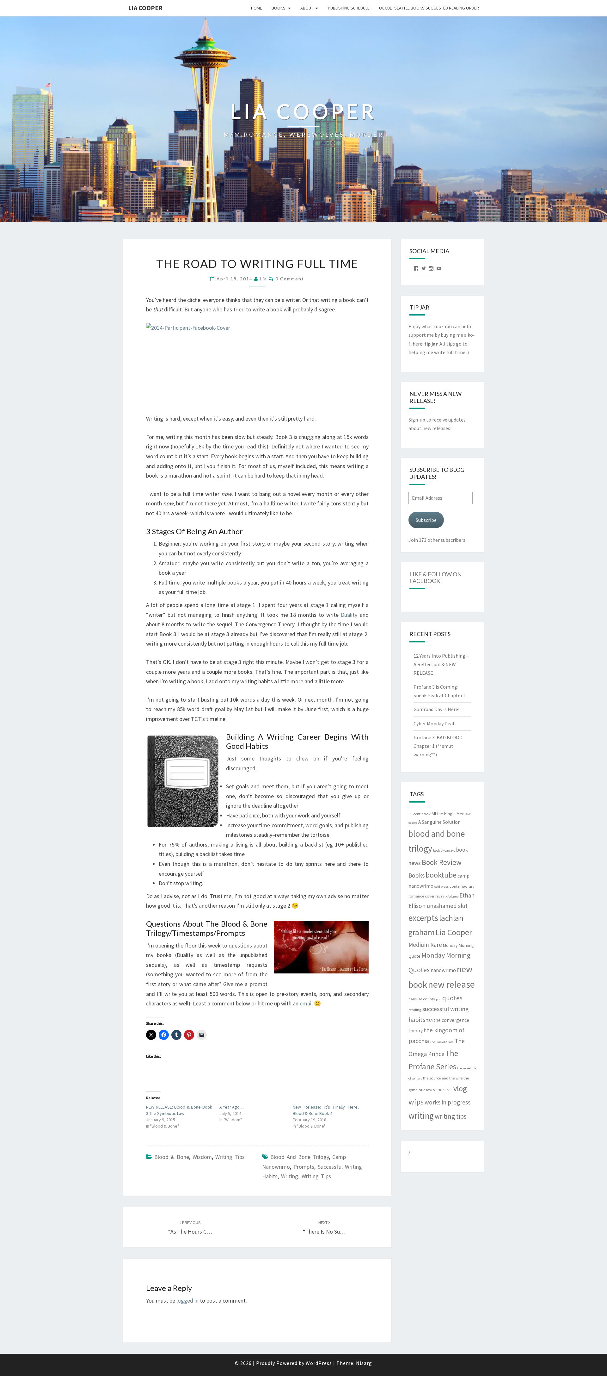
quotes (452, 998)
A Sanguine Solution (439, 822)
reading (414, 1009)
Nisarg (364, 1363)
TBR (429, 1020)
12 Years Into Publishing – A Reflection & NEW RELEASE (441, 664)
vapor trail (442, 1089)
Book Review (442, 862)
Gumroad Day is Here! (436, 709)
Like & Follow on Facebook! (435, 578)
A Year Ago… (231, 1107)
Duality (349, 614)
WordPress (319, 1363)
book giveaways (444, 850)
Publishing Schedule (349, 8)
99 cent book (419, 813)
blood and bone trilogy (299, 1156)
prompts (303, 1166)
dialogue (452, 896)
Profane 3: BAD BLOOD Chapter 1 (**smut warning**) (438, 746)
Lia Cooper (454, 932)
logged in (187, 1300)
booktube (441, 875)
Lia (263, 278)
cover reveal (435, 896)
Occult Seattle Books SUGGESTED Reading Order (429, 8)
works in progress (447, 1102)
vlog (460, 1088)
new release (451, 984)
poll (438, 999)
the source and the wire (443, 1078)
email (306, 1003)
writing (289, 1176)
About (306, 8)
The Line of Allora (442, 1042)
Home (256, 8)
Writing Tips (230, 1156)
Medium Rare (425, 944)
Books (278, 8)
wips (416, 1102)
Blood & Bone (171, 1156)
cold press (441, 887)
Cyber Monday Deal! (435, 723)
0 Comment (289, 278)
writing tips (316, 1176)
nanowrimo (443, 970)
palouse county (421, 999)
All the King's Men (448, 813)
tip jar (431, 344)
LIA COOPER (145, 8)
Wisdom (202, 1156)
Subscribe (426, 520)
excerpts (423, 917)
